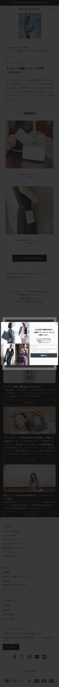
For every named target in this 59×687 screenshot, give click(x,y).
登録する (44, 355)
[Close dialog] (57, 323)
